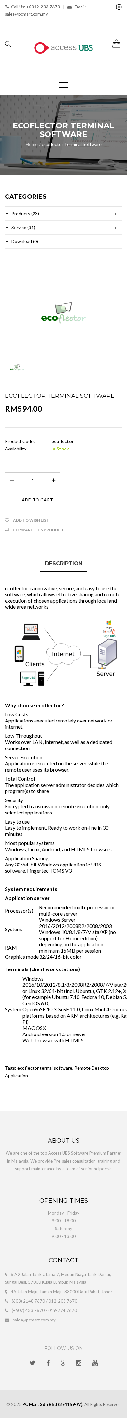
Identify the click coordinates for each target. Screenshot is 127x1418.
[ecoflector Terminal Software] (63, 312)
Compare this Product (38, 529)
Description (63, 563)
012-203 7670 (63, 1301)
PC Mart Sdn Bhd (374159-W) (52, 1404)
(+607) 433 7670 (28, 1310)
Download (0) (24, 241)
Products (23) (25, 213)
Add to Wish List (31, 520)
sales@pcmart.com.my (34, 1319)
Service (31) (23, 227)
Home (32, 144)
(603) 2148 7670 (28, 1301)
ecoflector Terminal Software (72, 144)
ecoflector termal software (44, 1068)
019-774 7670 (62, 1310)
